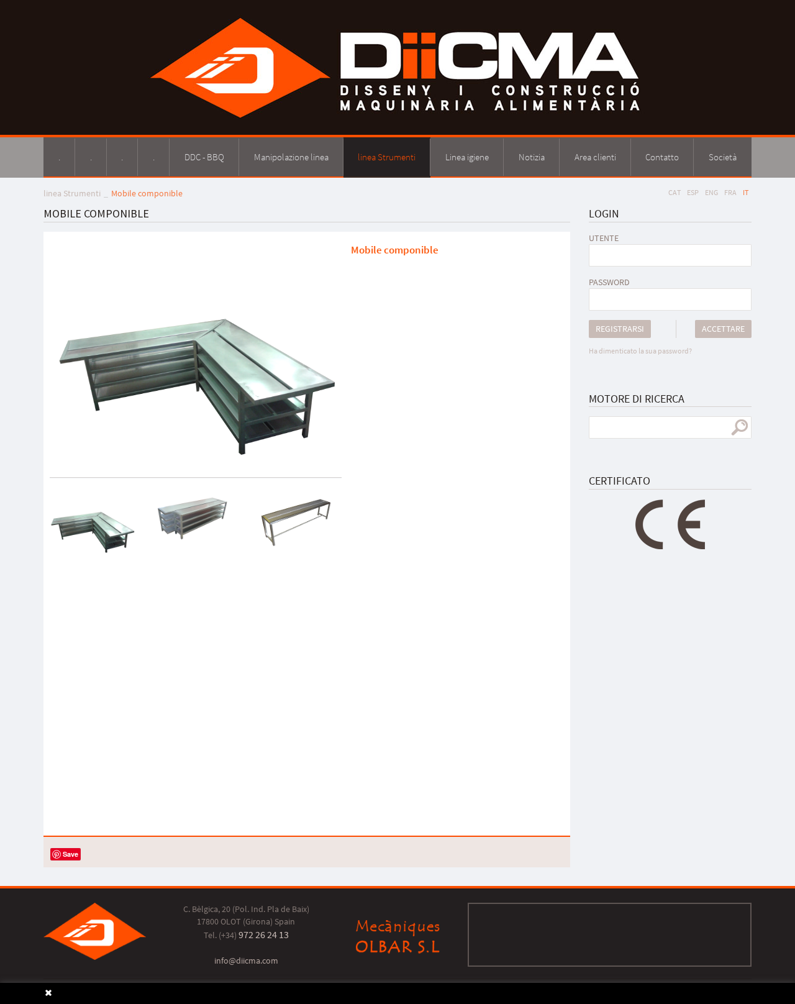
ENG (711, 192)
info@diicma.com (246, 960)
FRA (730, 192)
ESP (693, 192)
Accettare (723, 328)
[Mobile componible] (196, 349)
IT (745, 192)
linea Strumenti (72, 193)
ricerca (739, 427)
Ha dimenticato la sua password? (640, 350)
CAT (674, 192)
